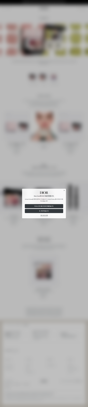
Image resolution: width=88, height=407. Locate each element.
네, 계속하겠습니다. (44, 211)
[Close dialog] (64, 190)
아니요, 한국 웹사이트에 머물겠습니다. (44, 206)
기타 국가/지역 (44, 215)
